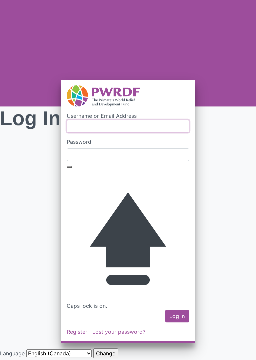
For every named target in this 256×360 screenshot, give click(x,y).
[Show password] (69, 167)
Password (79, 141)
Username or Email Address (102, 115)
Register (77, 331)
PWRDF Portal (128, 95)
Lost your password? (118, 331)
